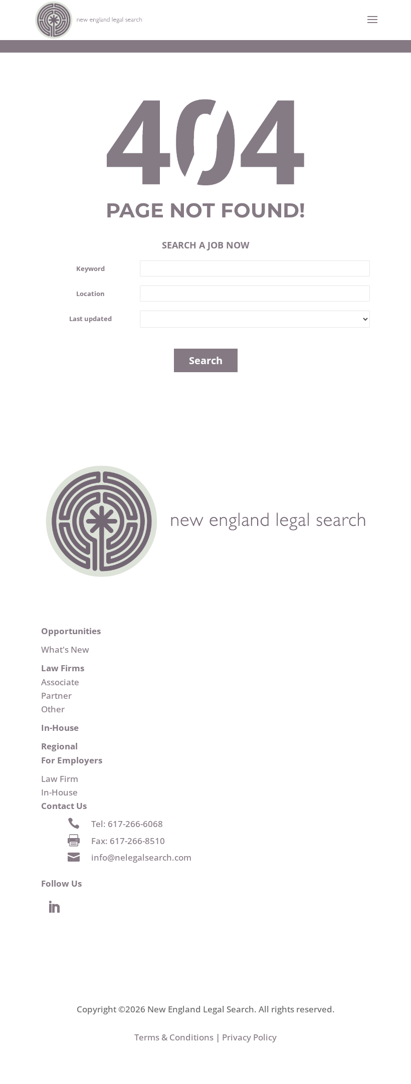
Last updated (90, 318)
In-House (59, 792)
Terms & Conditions (174, 1037)
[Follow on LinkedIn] (53, 907)
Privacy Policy (249, 1037)
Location (90, 293)
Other (53, 709)
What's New (65, 649)
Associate (60, 682)
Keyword (90, 268)
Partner (56, 695)
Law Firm (59, 778)
